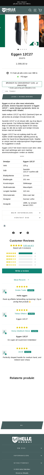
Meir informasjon (22, 213)
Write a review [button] (22, 271)
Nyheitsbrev (21, 463)
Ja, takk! (10, 91)
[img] (22, 287)
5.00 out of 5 (28, 246)
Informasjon (21, 455)
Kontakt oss (22, 217)
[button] (11, 253)
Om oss (21, 448)
